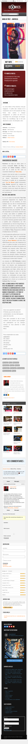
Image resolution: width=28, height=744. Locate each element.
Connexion (6, 538)
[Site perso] (8, 395)
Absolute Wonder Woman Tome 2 (7, 434)
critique (12, 365)
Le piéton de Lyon (5, 592)
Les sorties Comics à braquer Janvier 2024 (13, 681)
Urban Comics (10, 137)
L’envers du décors (9, 695)
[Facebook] (6, 395)
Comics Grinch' (19, 147)
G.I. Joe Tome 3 (7, 412)
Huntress (17, 365)
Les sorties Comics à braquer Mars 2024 (13, 676)
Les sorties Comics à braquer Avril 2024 (12, 672)
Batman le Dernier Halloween (17, 443)
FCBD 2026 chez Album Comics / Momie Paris (14, 669)
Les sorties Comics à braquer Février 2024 (13, 679)
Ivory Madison (6, 368)
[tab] (6, 403)
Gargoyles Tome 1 (5, 582)
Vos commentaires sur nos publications (12, 699)
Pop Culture (7, 698)
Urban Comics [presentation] (6, 403)
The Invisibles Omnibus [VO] (7, 587)
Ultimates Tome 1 (5, 575)
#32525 (23, 484)
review (14, 371)
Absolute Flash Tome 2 (18, 413)
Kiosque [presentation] (10, 571)
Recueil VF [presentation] (4, 571)
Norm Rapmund (21, 368)
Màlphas (4, 594)
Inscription (5, 564)
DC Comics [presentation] (13, 403)
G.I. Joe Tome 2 (7, 452)
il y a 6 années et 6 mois (13, 474)
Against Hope (4, 590)
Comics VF (7, 692)
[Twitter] (4, 395)
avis (10, 362)
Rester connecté (7, 535)
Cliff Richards (6, 365)
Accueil (4, 468)
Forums (8, 468)
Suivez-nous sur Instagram (15, 660)
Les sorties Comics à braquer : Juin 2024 (13, 670)
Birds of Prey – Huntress (13, 507)
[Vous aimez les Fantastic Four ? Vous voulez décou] (14, 648)
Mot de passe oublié (7, 566)
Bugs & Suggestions (9, 691)
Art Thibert (6, 362)
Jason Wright (13, 368)
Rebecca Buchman (7, 371)
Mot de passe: (7, 528)
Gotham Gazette (17, 433)
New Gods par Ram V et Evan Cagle (8, 424)
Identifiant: (6, 522)
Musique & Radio (8, 696)
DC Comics (12, 141)
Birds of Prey (16, 362)
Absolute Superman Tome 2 (17, 424)
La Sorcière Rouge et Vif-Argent (8, 580)
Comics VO (7, 693)
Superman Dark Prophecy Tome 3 (17, 453)
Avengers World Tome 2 (6, 573)
